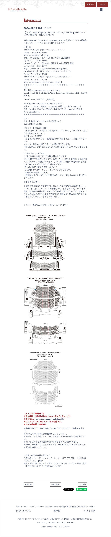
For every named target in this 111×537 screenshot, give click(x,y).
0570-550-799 (60, 463)
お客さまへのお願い (87, 507)
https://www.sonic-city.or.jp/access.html (43, 82)
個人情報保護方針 (73, 507)
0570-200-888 (68, 458)
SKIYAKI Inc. (70, 523)
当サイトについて (22, 507)
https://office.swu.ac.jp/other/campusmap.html (45, 69)
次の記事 (82, 484)
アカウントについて (37, 507)
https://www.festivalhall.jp (36, 55)
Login (102, 4)
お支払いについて (51, 507)
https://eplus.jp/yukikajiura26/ (50, 419)
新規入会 (90, 4)
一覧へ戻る (55, 484)
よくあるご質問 (89, 511)
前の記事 (28, 484)
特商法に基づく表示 (23, 511)
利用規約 (62, 507)
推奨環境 (57, 511)
